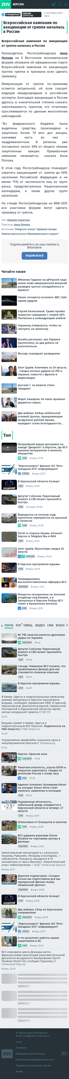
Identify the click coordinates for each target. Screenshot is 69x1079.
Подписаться (34, 255)
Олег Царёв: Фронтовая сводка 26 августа (41, 550)
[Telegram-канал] (53, 4)
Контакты (21, 1047)
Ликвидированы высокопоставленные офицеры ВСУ (42, 580)
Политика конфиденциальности (35, 1059)
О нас (19, 1041)
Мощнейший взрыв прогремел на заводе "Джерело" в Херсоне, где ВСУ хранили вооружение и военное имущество (42, 449)
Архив (19, 1071)
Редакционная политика (30, 1053)
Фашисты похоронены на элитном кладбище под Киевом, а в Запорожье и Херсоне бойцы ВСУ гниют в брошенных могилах (41, 599)
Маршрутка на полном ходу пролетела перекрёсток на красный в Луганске (42, 517)
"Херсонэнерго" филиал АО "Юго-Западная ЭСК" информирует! (40, 467)
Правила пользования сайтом (33, 1065)
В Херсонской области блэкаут (39, 481)
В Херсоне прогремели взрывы (39, 564)
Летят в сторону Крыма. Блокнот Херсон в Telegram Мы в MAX (40, 534)
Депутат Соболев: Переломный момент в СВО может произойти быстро (39, 499)
